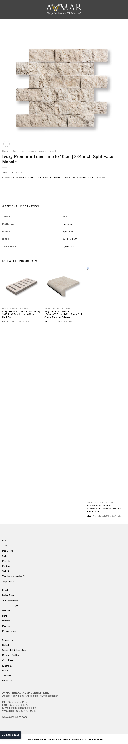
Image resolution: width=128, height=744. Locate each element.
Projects (6, 561)
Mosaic (66, 216)
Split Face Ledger (10, 600)
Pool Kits (6, 626)
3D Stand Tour (10, 735)
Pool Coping (7, 551)
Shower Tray (8, 640)
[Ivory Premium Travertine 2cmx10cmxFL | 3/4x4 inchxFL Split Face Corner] (106, 383)
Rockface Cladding (10, 655)
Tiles (4, 546)
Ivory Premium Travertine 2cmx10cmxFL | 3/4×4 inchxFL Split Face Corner (104, 508)
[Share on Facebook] (10, 184)
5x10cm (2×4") (70, 239)
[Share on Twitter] (16, 184)
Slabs (4, 556)
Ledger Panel (8, 595)
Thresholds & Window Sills (14, 576)
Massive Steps (9, 631)
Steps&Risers (8, 581)
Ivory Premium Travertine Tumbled (39, 151)
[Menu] (7, 9)
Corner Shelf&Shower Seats (15, 650)
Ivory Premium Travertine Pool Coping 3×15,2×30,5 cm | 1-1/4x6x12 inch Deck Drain (21, 314)
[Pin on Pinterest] (27, 184)
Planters (6, 621)
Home (5, 151)
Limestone (7, 681)
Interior (14, 151)
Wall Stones (7, 571)
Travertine (68, 224)
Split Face (68, 231)
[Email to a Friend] (22, 184)
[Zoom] (6, 144)
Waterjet (6, 611)
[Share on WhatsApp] (5, 184)
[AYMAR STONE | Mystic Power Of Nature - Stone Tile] (64, 9)
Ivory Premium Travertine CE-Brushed (54, 177)
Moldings (6, 566)
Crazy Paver (8, 660)
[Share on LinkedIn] (33, 184)
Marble (5, 670)
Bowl (4, 616)
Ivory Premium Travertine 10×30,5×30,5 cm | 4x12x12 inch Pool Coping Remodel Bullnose (63, 314)
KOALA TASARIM (94, 739)
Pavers (5, 540)
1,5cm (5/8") (69, 246)
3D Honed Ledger (10, 605)
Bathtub (5, 645)
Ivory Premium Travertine (24, 177)
